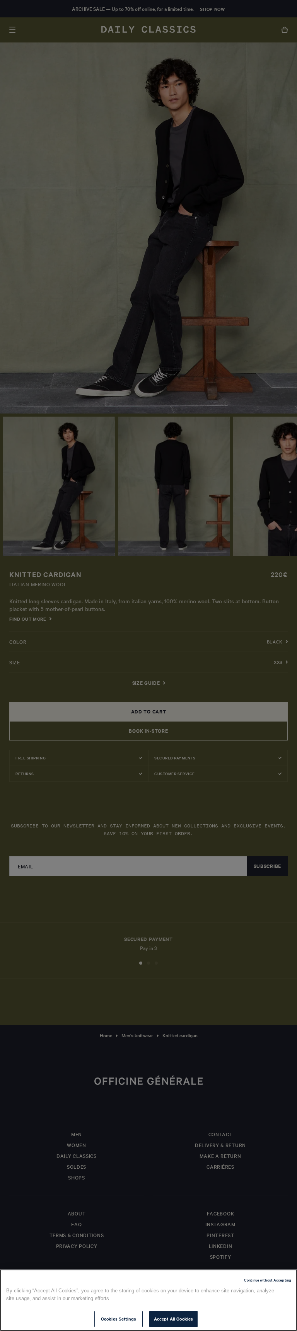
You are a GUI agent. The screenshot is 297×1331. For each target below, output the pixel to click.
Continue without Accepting (267, 1280)
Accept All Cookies (173, 1319)
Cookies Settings (118, 1319)
